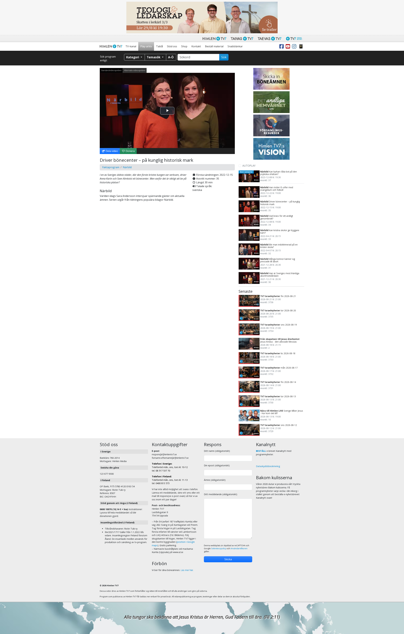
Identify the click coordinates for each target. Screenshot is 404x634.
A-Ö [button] (171, 57)
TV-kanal (130, 46)
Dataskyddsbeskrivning (268, 466)
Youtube (288, 46)
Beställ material (214, 46)
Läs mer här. (187, 570)
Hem (111, 46)
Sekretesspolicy (218, 548)
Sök (223, 57)
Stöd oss (172, 46)
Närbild (127, 167)
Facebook (282, 46)
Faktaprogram (110, 167)
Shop (184, 46)
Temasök (154, 57)
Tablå (159, 46)
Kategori (133, 57)
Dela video (111, 151)
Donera (130, 151)
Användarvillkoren (239, 548)
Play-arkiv (146, 46)
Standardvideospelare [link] (111, 70)
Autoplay (248, 165)
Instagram (295, 46)
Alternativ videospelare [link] (134, 70)
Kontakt (196, 46)
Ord (301, 46)
